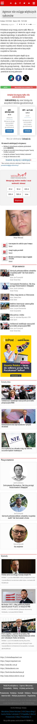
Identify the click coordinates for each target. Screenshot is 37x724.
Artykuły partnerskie (26, 688)
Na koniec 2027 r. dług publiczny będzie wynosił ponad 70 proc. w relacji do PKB (16, 605)
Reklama (28, 693)
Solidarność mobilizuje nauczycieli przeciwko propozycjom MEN (22, 325)
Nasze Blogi (30, 711)
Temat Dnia (17, 280)
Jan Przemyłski (18, 277)
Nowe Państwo (15, 711)
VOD (23, 711)
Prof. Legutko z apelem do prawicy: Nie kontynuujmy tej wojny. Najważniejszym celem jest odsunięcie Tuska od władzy (18, 636)
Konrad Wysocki (18, 544)
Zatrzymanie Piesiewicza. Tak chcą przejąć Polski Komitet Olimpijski (22, 285)
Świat (10, 246)
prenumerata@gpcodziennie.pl (9, 165)
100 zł (26, 189)
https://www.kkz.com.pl (8, 665)
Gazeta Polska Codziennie (10, 714)
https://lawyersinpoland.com (10, 661)
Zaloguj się (26, 139)
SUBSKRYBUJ (10, 100)
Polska (16, 291)
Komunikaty (7, 688)
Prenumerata (4, 693)
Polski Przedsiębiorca (10, 686)
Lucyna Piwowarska (20, 308)
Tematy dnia (5, 382)
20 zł (10, 189)
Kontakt (20, 693)
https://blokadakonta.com (9, 668)
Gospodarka (17, 311)
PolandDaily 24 (26, 717)
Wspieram (18, 200)
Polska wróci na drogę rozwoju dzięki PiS (16, 575)
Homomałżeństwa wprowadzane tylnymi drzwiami (16, 426)
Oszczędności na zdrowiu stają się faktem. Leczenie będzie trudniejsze (17, 449)
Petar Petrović (18, 238)
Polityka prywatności (19, 696)
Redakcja (13, 693)
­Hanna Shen (17, 297)
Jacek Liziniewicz (19, 288)
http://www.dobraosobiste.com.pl (12, 676)
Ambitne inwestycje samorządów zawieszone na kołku (22, 305)
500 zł (18, 194)
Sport (15, 320)
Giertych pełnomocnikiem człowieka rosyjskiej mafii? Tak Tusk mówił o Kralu (23, 273)
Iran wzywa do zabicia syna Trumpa (20, 244)
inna (26, 194)
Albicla (32, 714)
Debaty (15, 688)
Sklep (18, 717)
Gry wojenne (18, 547)
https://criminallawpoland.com (11, 657)
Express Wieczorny (26, 686)
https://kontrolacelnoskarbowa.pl (12, 672)
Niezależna (5, 711)
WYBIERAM (9, 131)
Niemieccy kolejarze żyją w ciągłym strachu (20, 258)
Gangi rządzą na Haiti (16, 250)
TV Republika (24, 714)
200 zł (10, 194)
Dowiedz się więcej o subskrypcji (18, 160)
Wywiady (4, 556)
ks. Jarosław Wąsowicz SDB (22, 317)
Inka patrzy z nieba (17, 315)
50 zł (18, 189)
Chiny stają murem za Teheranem (22, 295)
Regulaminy (32, 696)
